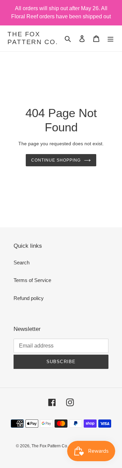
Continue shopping (56, 160)
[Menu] (110, 38)
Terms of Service (32, 280)
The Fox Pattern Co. (32, 38)
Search (21, 262)
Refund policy (29, 298)
